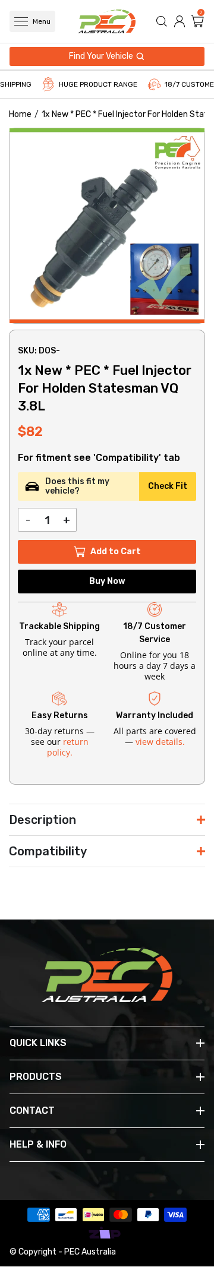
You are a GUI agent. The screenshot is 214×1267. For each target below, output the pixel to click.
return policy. (68, 747)
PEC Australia (90, 1252)
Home (20, 114)
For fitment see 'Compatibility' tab (99, 458)
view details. (160, 741)
